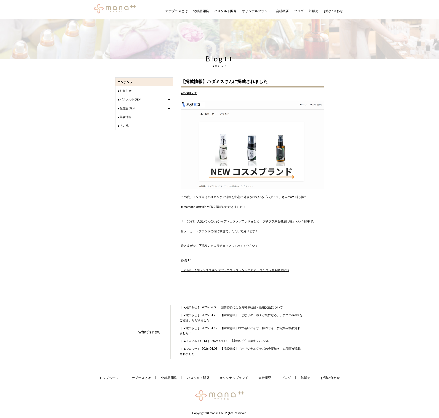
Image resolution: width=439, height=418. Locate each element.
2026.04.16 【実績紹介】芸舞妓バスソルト (226, 341)
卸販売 (314, 11)
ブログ (299, 11)
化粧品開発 (201, 11)
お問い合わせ (333, 11)
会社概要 (282, 11)
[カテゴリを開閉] (169, 99)
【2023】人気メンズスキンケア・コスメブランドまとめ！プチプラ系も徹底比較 (235, 270)
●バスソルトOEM (129, 99)
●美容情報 (124, 117)
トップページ (108, 377)
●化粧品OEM (126, 108)
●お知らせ (124, 91)
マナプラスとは (176, 11)
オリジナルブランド (256, 11)
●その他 (123, 125)
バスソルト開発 (225, 11)
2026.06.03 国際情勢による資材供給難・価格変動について (231, 307)
